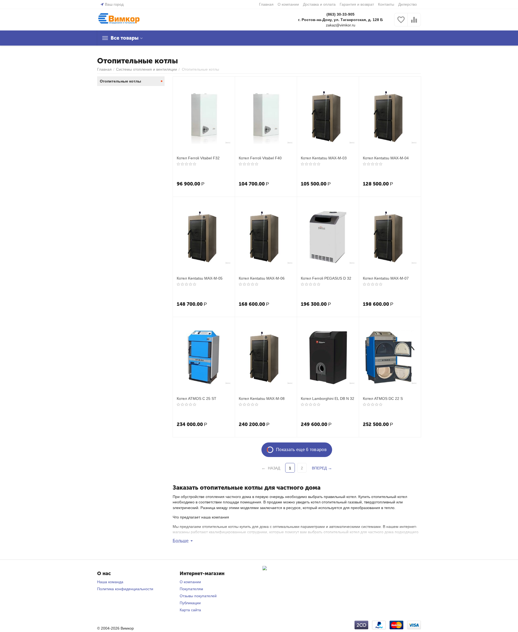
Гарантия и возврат (357, 4)
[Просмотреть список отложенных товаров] (401, 22)
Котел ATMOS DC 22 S (383, 398)
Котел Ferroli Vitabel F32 (198, 158)
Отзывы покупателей (198, 596)
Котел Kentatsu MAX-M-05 (200, 278)
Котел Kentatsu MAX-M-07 (386, 278)
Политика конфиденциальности (125, 589)
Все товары (124, 38)
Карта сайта (190, 610)
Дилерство (407, 4)
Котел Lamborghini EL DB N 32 (327, 398)
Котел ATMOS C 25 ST (196, 398)
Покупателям (191, 589)
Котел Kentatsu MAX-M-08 (262, 398)
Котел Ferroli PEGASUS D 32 (326, 278)
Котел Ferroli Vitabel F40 (260, 158)
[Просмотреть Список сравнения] (414, 22)
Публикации (190, 603)
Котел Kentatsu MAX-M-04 (386, 158)
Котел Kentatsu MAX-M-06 (262, 278)
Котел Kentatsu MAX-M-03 (324, 158)
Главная (266, 4)
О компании (288, 4)
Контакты (386, 4)
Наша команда (110, 582)
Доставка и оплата (319, 4)
